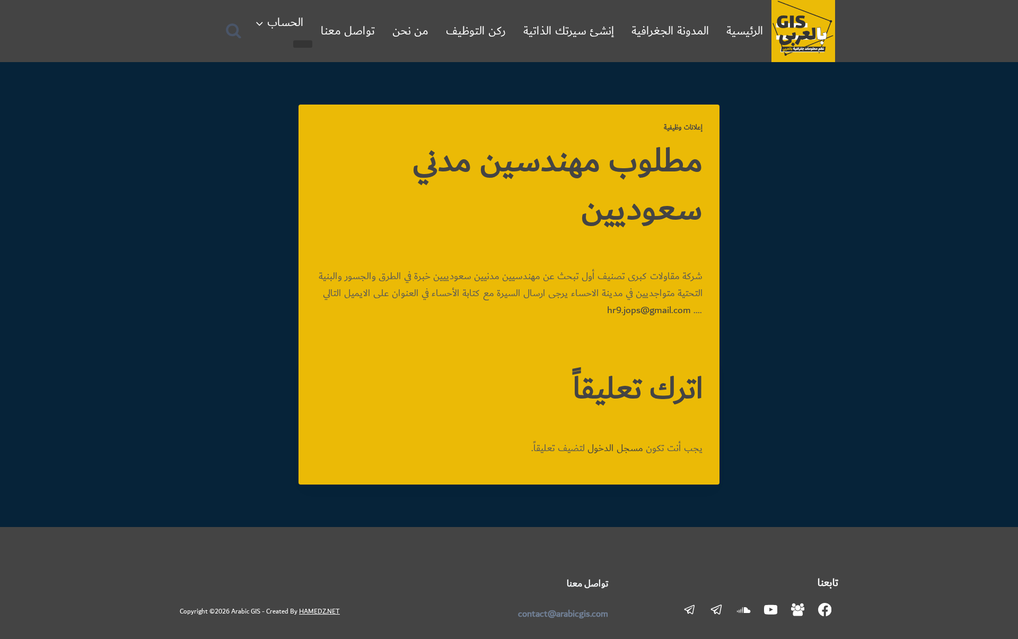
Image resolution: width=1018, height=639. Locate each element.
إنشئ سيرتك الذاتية (568, 31)
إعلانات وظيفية (683, 127)
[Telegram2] (690, 609)
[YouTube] (770, 609)
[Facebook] (824, 609)
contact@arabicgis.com (563, 614)
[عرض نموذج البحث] (234, 31)
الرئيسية (744, 31)
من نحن (410, 31)
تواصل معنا (348, 31)
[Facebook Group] (797, 609)
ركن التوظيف (476, 31)
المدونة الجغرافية (670, 31)
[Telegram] (716, 609)
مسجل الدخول (615, 448)
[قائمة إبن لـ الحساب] (302, 44)
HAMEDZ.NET (319, 611)
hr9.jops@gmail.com (649, 310)
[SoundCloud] (743, 609)
